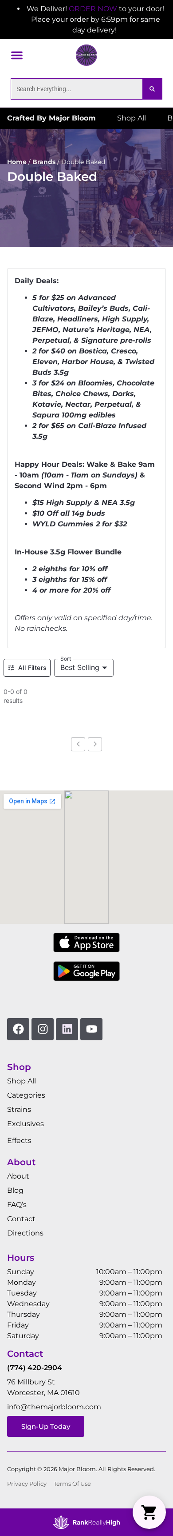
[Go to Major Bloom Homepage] (86, 55)
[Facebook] (18, 1029)
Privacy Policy (27, 1483)
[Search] (152, 89)
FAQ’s (17, 1204)
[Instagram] (42, 1029)
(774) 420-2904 (34, 1368)
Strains (19, 1109)
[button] (17, 55)
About (18, 1176)
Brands (43, 162)
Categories (26, 1095)
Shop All (21, 1081)
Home (17, 162)
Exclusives (25, 1123)
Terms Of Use (72, 1483)
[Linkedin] (67, 1029)
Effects (19, 1140)
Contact (21, 1219)
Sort (65, 658)
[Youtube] (91, 1029)
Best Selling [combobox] (79, 667)
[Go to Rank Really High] (86, 1522)
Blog (15, 1190)
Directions (25, 1233)
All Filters (32, 667)
